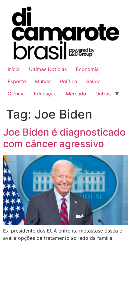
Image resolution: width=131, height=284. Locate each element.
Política (68, 81)
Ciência (16, 94)
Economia (87, 69)
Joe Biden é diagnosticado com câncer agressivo (64, 138)
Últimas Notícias (48, 69)
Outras (103, 94)
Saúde (93, 81)
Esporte (17, 81)
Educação (45, 94)
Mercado (76, 94)
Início (14, 69)
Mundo (43, 81)
